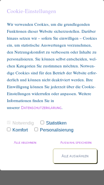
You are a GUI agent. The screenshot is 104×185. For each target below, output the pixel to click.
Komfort (20, 130)
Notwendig (23, 123)
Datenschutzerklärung (41, 108)
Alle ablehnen (25, 143)
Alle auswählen (75, 156)
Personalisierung (56, 130)
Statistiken (56, 123)
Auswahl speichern (76, 143)
